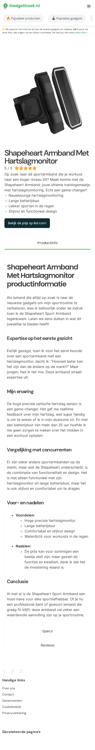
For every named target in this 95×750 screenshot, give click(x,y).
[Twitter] (13, 671)
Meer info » (81, 32)
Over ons (8, 688)
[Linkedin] (21, 671)
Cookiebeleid (11, 707)
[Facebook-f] (4, 671)
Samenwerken (12, 701)
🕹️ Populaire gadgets (67, 18)
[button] (89, 6)
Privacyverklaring (14, 713)
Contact (8, 694)
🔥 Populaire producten (23, 18)
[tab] (47, 243)
